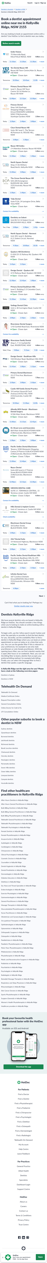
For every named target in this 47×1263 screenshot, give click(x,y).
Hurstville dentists (7, 783)
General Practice (23, 1166)
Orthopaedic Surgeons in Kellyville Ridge (15, 932)
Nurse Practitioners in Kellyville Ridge (14, 913)
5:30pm (26, 140)
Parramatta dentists (8, 764)
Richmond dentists (7, 744)
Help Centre (23, 1149)
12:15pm (23, 98)
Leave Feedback (23, 1154)
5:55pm (23, 264)
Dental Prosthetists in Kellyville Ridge (14, 870)
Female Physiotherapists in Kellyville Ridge (15, 835)
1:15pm (33, 366)
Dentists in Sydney (7, 675)
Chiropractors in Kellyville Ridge (12, 851)
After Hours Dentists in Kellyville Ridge (14, 800)
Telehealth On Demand (9, 692)
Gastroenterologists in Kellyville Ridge (14, 897)
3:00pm (33, 121)
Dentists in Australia (7, 9)
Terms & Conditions (23, 1215)
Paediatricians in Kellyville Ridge (12, 940)
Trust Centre (24, 1225)
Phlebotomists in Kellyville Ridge (12, 952)
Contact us (23, 1211)
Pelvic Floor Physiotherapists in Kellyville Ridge (17, 948)
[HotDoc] (6, 3)
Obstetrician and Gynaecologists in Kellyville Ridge (18, 917)
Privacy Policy (23, 1220)
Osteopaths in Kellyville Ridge (11, 936)
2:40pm (23, 121)
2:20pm (12, 121)
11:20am (23, 62)
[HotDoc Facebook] (19, 1237)
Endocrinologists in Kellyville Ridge (13, 890)
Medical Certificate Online (10, 696)
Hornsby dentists (7, 756)
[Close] (2, 1257)
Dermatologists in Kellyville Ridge (12, 874)
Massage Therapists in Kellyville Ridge (14, 905)
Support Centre (23, 1189)
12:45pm (23, 280)
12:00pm (12, 98)
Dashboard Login (23, 1185)
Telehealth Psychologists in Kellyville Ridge (15, 827)
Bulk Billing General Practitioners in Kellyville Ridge (18, 812)
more (41, 62)
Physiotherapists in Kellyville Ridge (13, 956)
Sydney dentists (6, 729)
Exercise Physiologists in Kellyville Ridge (15, 893)
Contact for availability (11, 211)
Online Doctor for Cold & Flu (11, 708)
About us (23, 1202)
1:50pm (33, 193)
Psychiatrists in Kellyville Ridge (11, 967)
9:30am (15, 245)
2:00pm (15, 227)
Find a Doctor (23, 1094)
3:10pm (33, 382)
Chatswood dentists (8, 752)
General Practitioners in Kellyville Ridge (14, 901)
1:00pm (23, 156)
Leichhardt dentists (7, 740)
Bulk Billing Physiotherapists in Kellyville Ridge (17, 816)
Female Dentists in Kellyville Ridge (13, 831)
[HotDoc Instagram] (28, 1237)
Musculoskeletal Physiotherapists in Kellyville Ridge (19, 909)
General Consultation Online (11, 704)
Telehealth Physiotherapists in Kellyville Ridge (16, 823)
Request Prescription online (10, 700)
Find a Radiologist (23, 1135)
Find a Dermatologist (23, 1131)
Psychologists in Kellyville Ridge (12, 971)
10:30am (16, 80)
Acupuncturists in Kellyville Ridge (12, 839)
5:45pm (12, 264)
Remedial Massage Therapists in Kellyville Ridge (17, 979)
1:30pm (33, 156)
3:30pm (33, 172)
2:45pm (36, 227)
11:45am (23, 299)
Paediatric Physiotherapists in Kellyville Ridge (16, 944)
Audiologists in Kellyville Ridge (11, 843)
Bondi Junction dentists (9, 748)
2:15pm (23, 549)
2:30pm (26, 227)
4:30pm (15, 588)
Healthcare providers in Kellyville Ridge (14, 1006)
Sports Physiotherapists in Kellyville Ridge (15, 994)
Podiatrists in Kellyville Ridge (11, 963)
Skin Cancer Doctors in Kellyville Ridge (14, 991)
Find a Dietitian (23, 1122)
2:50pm (12, 382)
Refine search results (11, 43)
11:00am (36, 80)
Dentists (23, 1175)
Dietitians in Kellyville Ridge (10, 882)
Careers (23, 1206)
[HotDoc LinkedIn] (23, 1237)
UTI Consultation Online (9, 712)
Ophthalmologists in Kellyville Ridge (13, 925)
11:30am (33, 62)
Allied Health (23, 1171)
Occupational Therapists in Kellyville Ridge (16, 921)
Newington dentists (8, 760)
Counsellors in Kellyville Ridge (11, 862)
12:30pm (33, 98)
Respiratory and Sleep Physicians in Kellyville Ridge (18, 983)
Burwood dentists (7, 736)
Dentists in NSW (20, 9)
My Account (23, 1145)
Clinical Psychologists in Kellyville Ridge (14, 855)
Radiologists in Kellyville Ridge (11, 975)
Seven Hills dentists (8, 768)
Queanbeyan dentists (8, 733)
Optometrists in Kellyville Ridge (12, 928)
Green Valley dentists (8, 771)
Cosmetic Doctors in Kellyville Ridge (13, 858)
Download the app (23, 1067)
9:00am (16, 350)
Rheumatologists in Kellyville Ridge (13, 987)
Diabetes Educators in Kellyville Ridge (14, 878)
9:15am (26, 350)
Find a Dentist (23, 1099)
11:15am (23, 422)
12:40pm (23, 461)
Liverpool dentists (7, 775)
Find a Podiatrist (23, 1108)
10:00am (26, 245)
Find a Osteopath (23, 1126)
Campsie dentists (7, 779)
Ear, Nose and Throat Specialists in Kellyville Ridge (18, 886)
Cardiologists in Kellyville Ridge (11, 847)
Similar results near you (23, 606)
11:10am (13, 62)
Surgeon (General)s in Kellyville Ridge (14, 998)
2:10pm (23, 318)
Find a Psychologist (23, 1117)
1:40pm (23, 193)
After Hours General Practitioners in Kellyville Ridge (19, 804)
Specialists (23, 1180)
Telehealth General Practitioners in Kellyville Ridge (18, 820)
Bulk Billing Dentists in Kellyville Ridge (14, 808)
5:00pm (15, 140)
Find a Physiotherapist (24, 1103)
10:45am (26, 80)
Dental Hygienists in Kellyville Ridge (13, 866)
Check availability (9, 517)
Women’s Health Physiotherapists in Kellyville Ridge (19, 1002)
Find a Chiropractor (23, 1113)
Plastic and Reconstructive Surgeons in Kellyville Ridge (20, 960)
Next (41, 596)
